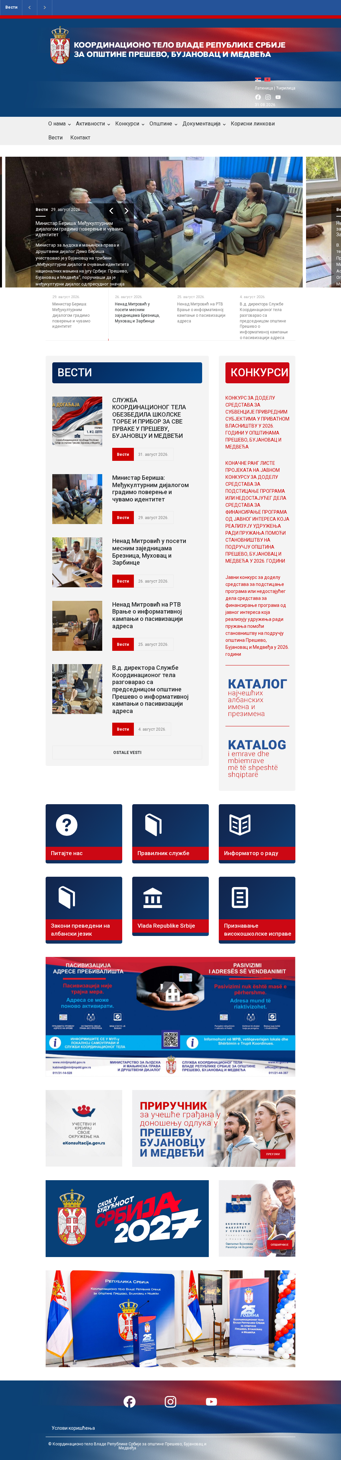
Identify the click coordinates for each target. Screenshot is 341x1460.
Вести (11, 7)
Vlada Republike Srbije (166, 925)
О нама (57, 123)
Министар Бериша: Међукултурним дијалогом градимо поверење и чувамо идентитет (150, 488)
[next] (141, 210)
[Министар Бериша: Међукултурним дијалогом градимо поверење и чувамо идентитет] (77, 499)
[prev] (126, 210)
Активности (90, 123)
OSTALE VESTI (127, 752)
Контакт (80, 137)
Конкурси (127, 123)
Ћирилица (285, 88)
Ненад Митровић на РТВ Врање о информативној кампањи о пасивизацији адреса (147, 615)
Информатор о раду (251, 853)
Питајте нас (67, 853)
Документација (201, 123)
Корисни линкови (253, 123)
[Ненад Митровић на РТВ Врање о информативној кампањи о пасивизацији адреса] (77, 626)
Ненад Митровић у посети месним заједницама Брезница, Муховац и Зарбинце (89, 229)
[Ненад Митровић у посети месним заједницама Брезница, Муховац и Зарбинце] (77, 562)
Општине (161, 123)
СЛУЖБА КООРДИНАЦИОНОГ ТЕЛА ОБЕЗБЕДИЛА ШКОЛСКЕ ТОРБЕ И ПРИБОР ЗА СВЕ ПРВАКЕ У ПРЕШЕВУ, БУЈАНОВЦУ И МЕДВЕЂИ (149, 418)
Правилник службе (163, 853)
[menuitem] (259, 79)
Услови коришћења (73, 1428)
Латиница (264, 88)
